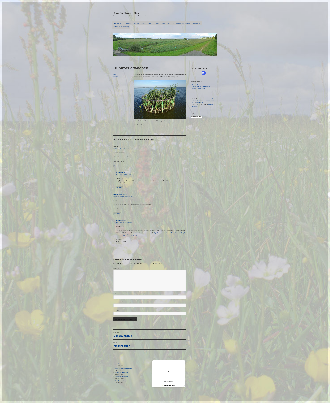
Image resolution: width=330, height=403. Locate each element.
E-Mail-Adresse (119, 302)
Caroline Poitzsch (121, 172)
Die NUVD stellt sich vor (164, 23)
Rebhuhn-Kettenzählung (121, 372)
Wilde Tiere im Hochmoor (121, 380)
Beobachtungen (139, 23)
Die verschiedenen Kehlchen (208, 99)
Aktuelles (128, 23)
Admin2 (115, 74)
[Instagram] (204, 73)
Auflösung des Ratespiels (121, 376)
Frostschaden (199, 102)
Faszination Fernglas (183, 23)
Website (116, 310)
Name (115, 294)
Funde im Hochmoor (120, 364)
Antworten (117, 166)
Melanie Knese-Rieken (120, 194)
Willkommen (117, 23)
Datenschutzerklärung (121, 27)
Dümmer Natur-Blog (126, 13)
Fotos (149, 23)
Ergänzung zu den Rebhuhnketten (123, 368)
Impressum (197, 23)
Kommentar (118, 268)
